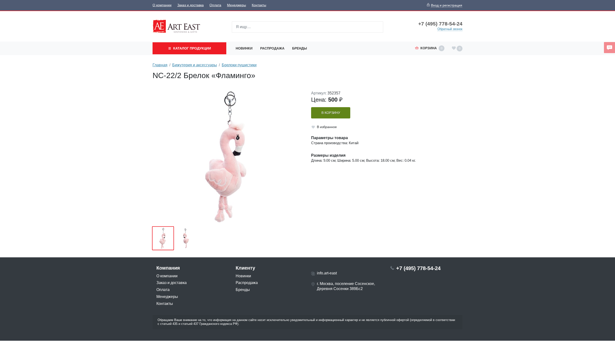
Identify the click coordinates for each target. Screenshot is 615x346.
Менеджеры (236, 5)
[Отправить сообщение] (609, 47)
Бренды (299, 48)
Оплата (215, 5)
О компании (162, 5)
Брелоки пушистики (239, 65)
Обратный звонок (449, 29)
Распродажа (272, 48)
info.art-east (327, 273)
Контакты (259, 5)
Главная (160, 65)
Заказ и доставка (190, 5)
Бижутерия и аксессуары (194, 65)
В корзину (330, 113)
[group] (228, 157)
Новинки (244, 48)
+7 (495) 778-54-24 (440, 24)
